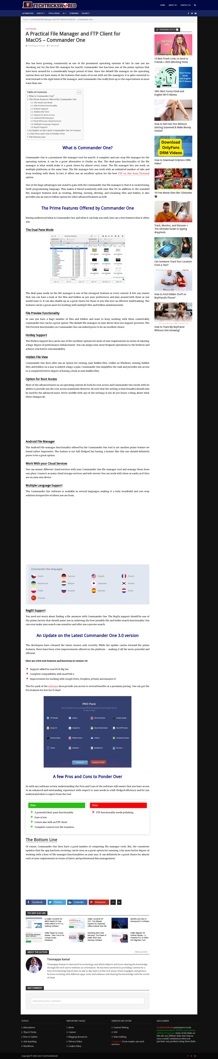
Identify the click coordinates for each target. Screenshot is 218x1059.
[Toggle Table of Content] (78, 92)
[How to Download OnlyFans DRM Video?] (173, 146)
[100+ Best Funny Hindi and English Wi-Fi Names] (173, 77)
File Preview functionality (45, 106)
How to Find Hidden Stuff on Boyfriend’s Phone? (170, 296)
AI (63, 13)
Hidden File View (41, 112)
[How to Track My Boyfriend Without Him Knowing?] (173, 313)
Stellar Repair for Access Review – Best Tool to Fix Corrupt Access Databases (54, 936)
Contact (72, 1032)
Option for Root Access (44, 115)
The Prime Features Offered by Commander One (52, 99)
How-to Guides (30, 1037)
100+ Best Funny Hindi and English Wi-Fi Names (169, 93)
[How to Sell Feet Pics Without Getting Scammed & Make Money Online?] (173, 110)
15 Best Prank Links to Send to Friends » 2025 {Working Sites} (171, 60)
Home (162, 5)
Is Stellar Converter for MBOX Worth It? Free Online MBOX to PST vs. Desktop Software (54, 922)
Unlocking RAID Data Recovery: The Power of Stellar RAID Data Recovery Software (97, 936)
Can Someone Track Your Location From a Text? (173, 263)
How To (40, 13)
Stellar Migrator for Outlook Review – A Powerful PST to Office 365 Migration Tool (139, 936)
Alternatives (28, 13)
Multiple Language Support (46, 124)
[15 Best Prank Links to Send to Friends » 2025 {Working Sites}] (173, 44)
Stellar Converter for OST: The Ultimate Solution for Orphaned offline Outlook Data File (97, 922)
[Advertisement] (87, 55)
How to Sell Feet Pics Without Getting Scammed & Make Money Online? (172, 127)
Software (31, 29)
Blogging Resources (77, 1037)
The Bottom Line (37, 137)
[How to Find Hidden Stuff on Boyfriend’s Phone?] (173, 280)
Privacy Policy (75, 1041)
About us (173, 5)
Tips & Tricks (54, 13)
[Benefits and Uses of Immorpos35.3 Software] (120, 923)
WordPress (28, 1046)
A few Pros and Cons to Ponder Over (47, 134)
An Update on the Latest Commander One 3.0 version (55, 130)
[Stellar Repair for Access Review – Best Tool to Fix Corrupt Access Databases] (34, 937)
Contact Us (186, 5)
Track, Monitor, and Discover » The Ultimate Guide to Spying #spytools (171, 229)
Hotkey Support (41, 109)
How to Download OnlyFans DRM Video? (172, 162)
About (71, 1027)
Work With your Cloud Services (47, 121)
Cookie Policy (75, 1046)
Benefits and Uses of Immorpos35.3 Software (139, 920)
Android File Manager (44, 118)
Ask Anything (30, 1041)
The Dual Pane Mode (43, 102)
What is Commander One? (41, 96)
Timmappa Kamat (36, 46)
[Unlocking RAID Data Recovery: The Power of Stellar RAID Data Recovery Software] (77, 937)
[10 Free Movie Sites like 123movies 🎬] (173, 179)
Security (85, 13)
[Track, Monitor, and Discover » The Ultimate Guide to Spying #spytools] (173, 211)
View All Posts (141, 952)
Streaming (73, 13)
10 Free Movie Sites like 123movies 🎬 (173, 194)
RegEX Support (41, 127)
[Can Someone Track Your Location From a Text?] (173, 247)
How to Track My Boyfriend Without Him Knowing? (169, 329)
